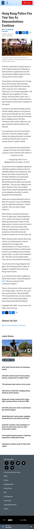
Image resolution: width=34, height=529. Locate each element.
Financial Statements (10, 504)
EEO (5, 492)
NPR (3, 281)
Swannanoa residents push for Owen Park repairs (16, 445)
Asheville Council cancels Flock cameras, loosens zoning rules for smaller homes (16, 377)
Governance (7, 500)
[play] (3, 527)
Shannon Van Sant (9, 321)
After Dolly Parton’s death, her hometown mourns (16, 368)
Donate (28, 3)
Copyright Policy (8, 484)
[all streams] (31, 526)
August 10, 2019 (24, 162)
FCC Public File (8, 496)
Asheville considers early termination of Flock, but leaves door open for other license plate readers (15, 427)
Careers (6, 509)
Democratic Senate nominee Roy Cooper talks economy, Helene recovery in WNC (15, 400)
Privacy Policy (8, 488)
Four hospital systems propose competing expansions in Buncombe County (16, 436)
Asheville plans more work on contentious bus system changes (16, 409)
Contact (6, 480)
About (5, 476)
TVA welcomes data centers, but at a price (16, 384)
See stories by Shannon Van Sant (13, 325)
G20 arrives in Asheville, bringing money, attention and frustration (16, 392)
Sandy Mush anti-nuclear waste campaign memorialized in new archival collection (16, 417)
